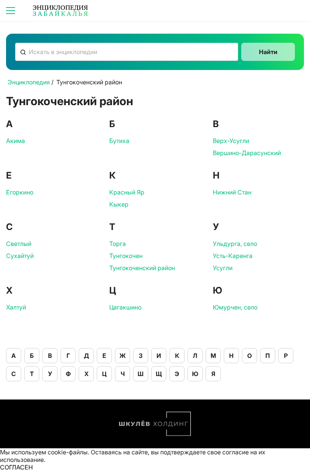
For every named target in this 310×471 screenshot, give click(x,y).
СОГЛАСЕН (16, 467)
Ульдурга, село (235, 243)
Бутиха (119, 141)
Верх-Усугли (231, 141)
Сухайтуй (20, 256)
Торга (117, 243)
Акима (15, 141)
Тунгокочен (126, 256)
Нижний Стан (232, 192)
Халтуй (16, 307)
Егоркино (19, 192)
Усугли (222, 268)
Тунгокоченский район (142, 268)
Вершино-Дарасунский (247, 153)
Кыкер (119, 204)
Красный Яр (126, 192)
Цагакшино (125, 307)
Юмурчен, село (235, 307)
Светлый (18, 243)
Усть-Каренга (233, 256)
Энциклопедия (29, 82)
